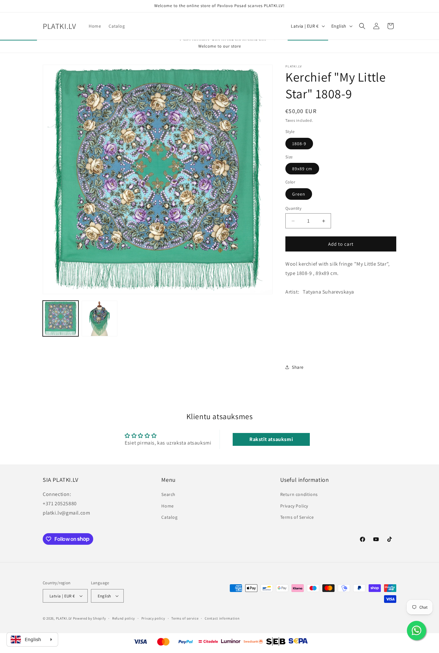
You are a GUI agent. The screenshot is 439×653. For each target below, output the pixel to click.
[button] (362, 26)
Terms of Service (297, 517)
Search (168, 494)
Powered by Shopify (89, 618)
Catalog (169, 517)
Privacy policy (153, 618)
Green (298, 194)
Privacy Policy (294, 505)
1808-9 (299, 143)
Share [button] (298, 367)
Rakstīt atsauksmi (271, 439)
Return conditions (299, 494)
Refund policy (123, 618)
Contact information (222, 618)
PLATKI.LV (64, 618)
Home (167, 505)
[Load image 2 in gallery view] (99, 318)
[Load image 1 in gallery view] (60, 318)
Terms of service (184, 618)
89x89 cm (302, 169)
